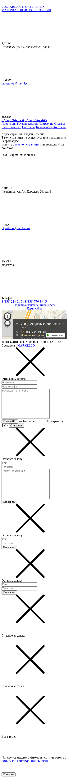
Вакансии (14, 127)
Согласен (8, 774)
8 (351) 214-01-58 (13, 120)
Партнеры (28, 127)
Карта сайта (34, 308)
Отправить (16, 425)
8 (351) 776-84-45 (36, 120)
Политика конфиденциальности (35, 305)
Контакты (59, 127)
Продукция (9, 123)
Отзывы (59, 123)
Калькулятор (44, 127)
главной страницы (27, 144)
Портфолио (46, 123)
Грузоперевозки (27, 123)
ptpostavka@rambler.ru (16, 83)
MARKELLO (26, 345)
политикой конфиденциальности (25, 761)
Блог (5, 127)
